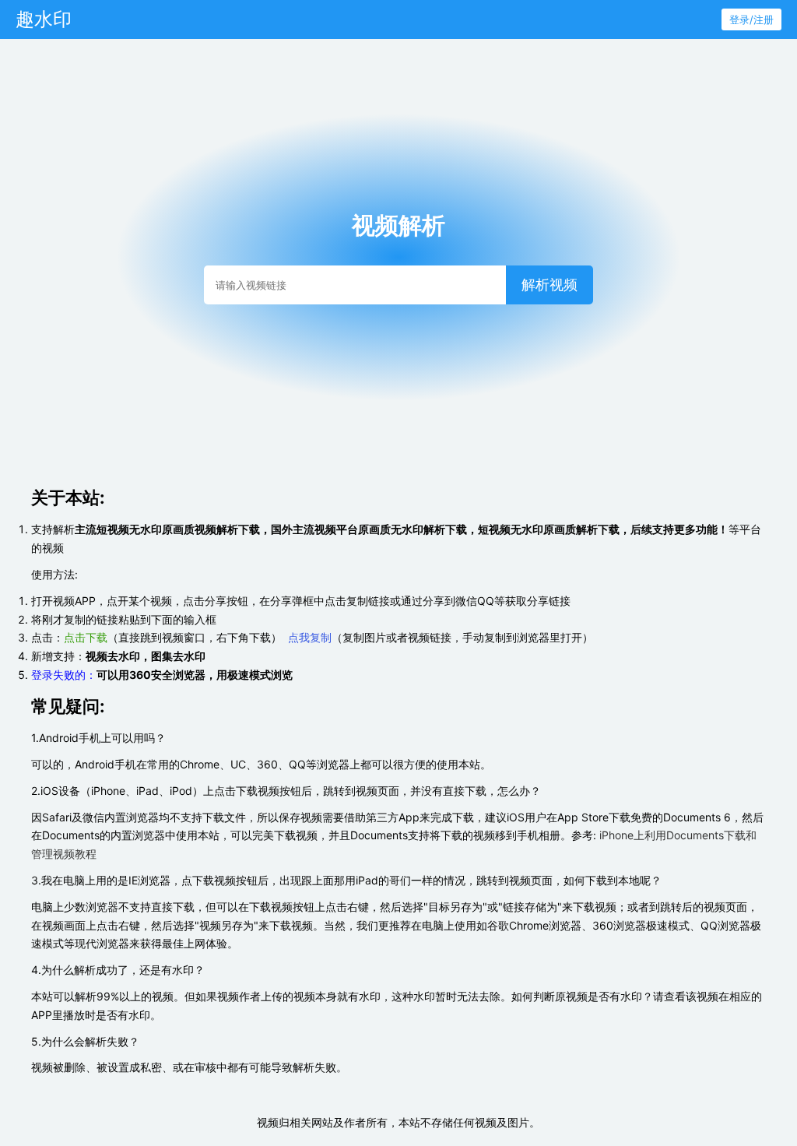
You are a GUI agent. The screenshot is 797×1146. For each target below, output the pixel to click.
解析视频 (549, 285)
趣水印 (44, 19)
